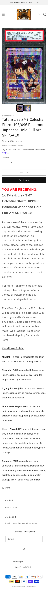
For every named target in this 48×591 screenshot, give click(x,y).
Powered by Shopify (30, 586)
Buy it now (24, 180)
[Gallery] (24, 70)
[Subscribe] (40, 539)
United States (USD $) (23, 567)
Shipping (5, 145)
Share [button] (7, 488)
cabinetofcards (20, 586)
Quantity (5, 157)
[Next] (42, 65)
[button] (3, 14)
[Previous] (6, 65)
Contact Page (11, 507)
